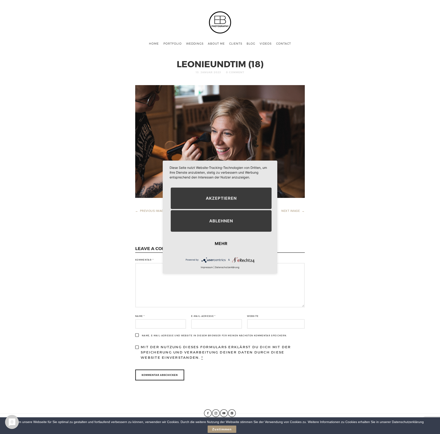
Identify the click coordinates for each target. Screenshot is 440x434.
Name (140, 316)
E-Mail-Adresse (203, 316)
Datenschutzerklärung (227, 267)
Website (252, 316)
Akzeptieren (221, 198)
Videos (266, 43)
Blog (251, 43)
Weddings (195, 43)
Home (154, 43)
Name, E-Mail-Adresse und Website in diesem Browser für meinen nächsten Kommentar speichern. (214, 335)
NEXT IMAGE (293, 211)
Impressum (207, 267)
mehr (221, 243)
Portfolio (172, 43)
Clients (235, 43)
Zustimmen (222, 429)
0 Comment (235, 72)
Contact (283, 43)
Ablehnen (221, 220)
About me (216, 43)
